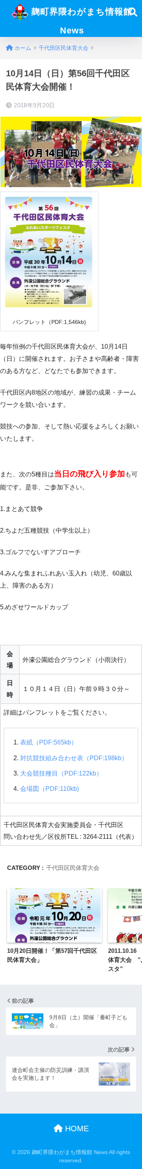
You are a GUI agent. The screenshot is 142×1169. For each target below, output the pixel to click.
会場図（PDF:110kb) (49, 788)
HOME (76, 1128)
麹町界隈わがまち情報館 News (80, 21)
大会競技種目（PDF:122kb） (61, 773)
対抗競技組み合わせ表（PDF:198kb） (74, 758)
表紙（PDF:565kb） (48, 742)
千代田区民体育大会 (72, 867)
